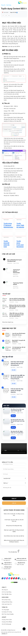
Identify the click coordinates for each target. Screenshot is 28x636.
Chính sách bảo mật (5, 632)
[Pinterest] (16, 578)
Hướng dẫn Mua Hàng (7, 602)
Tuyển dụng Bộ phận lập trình (6, 244)
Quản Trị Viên (13, 12)
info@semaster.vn (8, 564)
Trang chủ (3, 5)
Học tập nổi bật (7, 356)
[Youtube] (12, 578)
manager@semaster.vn (21, 560)
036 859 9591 (7, 568)
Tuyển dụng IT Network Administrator (8, 225)
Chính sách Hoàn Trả (6, 604)
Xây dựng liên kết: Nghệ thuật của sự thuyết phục (17, 432)
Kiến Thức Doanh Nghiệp (8, 614)
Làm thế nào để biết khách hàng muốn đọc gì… (18, 334)
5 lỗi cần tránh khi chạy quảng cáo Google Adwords (17, 390)
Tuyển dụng (8, 5)
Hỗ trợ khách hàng (6, 599)
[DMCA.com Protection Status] (14, 583)
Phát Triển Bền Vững (6, 594)
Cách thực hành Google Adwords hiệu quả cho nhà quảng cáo (17, 363)
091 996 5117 (7, 560)
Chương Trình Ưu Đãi (7, 619)
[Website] (23, 579)
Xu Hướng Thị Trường (7, 611)
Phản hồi (19, 632)
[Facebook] (3, 578)
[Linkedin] (19, 578)
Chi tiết (13, 370)
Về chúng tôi (5, 589)
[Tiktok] (21, 579)
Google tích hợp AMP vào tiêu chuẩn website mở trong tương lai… (18, 376)
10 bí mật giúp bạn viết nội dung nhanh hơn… (18, 347)
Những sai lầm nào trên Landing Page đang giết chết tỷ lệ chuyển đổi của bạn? (17, 306)
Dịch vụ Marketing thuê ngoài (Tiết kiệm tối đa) (14, 260)
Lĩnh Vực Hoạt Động (6, 592)
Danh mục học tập (9, 328)
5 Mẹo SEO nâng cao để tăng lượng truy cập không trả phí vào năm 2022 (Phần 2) (16, 314)
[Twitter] (9, 578)
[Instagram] (7, 578)
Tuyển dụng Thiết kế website (20, 225)
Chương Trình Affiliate (7, 621)
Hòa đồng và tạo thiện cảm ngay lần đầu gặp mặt (17, 409)
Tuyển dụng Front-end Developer (20, 244)
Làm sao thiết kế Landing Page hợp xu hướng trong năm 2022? (17, 299)
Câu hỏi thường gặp (6, 624)
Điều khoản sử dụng (13, 632)
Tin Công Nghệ (5, 609)
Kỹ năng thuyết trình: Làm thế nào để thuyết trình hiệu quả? (17, 421)
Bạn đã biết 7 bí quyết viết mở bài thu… (18, 341)
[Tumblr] (14, 578)
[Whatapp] (25, 579)
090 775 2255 (20, 564)
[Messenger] (5, 578)
